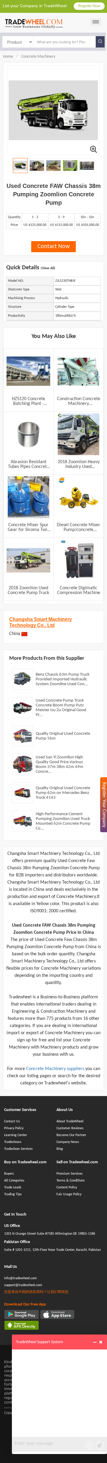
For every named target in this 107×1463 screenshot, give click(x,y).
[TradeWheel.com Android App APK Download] (21, 1325)
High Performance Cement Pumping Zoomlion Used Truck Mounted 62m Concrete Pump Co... (63, 821)
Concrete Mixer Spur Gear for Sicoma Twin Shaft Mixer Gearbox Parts (28, 527)
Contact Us (12, 1121)
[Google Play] (21, 1314)
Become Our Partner (71, 1135)
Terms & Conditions (70, 1180)
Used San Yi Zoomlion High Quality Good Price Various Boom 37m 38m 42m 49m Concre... (59, 764)
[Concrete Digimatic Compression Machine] (78, 560)
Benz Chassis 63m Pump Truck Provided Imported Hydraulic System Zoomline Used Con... (62, 679)
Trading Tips (13, 1194)
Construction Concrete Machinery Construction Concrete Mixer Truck (78, 401)
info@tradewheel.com (20, 1278)
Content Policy (66, 1187)
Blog (59, 1149)
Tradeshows (12, 1142)
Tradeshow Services (18, 1149)
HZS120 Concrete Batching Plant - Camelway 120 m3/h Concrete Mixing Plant (28, 401)
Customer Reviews (70, 1128)
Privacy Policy (13, 1128)
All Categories (14, 1180)
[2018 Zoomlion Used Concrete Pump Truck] (28, 560)
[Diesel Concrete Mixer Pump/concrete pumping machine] (78, 497)
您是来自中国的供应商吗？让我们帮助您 (36, 1292)
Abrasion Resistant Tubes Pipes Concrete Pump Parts (28, 464)
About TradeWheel (70, 1121)
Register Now (89, 6)
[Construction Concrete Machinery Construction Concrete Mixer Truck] (78, 371)
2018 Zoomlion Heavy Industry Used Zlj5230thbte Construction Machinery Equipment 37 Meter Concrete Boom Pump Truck (78, 464)
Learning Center (15, 1135)
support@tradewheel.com (23, 1285)
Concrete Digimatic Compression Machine (78, 590)
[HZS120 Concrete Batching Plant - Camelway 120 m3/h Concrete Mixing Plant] (28, 371)
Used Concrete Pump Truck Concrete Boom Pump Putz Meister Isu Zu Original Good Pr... (61, 707)
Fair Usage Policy (68, 1194)
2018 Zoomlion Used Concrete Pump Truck (28, 590)
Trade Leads (12, 1187)
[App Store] (57, 1314)
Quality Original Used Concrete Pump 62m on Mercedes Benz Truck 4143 (63, 793)
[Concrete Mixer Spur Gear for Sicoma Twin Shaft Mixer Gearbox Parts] (28, 497)
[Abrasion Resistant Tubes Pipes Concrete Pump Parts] (28, 434)
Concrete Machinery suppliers (55, 1068)
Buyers (9, 1174)
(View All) (48, 268)
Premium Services (69, 1174)
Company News (67, 1142)
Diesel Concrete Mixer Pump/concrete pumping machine (78, 527)
